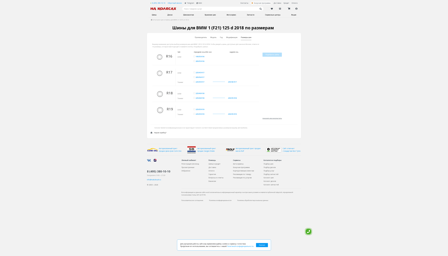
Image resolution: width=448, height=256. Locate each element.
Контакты (244, 3)
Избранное (185, 171)
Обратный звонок (175, 3)
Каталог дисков (270, 181)
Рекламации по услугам (242, 178)
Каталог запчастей (271, 185)
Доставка (277, 3)
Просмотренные (187, 167)
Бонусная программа (262, 3)
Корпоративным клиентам (243, 171)
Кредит (286, 3)
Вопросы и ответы (215, 178)
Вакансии (212, 181)
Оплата (295, 3)
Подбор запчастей (271, 174)
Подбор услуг (269, 171)
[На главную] (164, 8)
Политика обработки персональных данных (252, 200)
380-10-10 (158, 171)
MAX (200, 3)
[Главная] (151, 20)
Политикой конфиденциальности (240, 246)
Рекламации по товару (242, 174)
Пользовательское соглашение (192, 200)
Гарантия (212, 174)
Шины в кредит (214, 164)
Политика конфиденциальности (220, 200)
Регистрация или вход (190, 164)
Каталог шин (269, 178)
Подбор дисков (270, 167)
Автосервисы (238, 164)
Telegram (190, 3)
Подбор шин (268, 164)
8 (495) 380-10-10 (158, 3)
